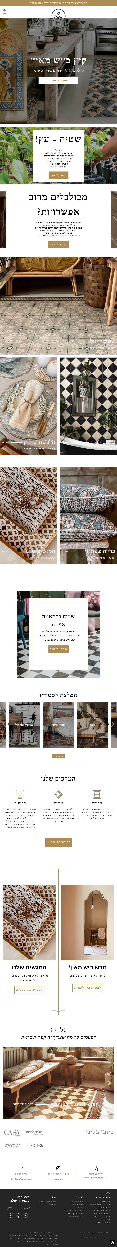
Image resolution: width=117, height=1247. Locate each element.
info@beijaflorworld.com (21, 1179)
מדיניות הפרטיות (101, 1210)
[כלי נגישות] (112, 1242)
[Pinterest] (11, 1215)
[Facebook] (26, 1215)
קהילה (107, 1219)
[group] (92, 725)
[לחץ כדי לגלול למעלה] (108, 1193)
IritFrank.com (95, 1237)
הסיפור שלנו (77, 1201)
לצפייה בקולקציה (29, 990)
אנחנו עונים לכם (102, 1216)
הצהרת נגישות (76, 1216)
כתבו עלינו (78, 1204)
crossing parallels (101, 1233)
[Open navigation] (108, 12)
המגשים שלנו (29, 968)
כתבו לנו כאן (58, 244)
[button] (4, 723)
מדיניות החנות (103, 1207)
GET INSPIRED (23, 1104)
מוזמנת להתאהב (58, 80)
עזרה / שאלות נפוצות (100, 1204)
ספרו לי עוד (58, 175)
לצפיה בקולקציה (87, 988)
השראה (79, 1207)
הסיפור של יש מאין (58, 842)
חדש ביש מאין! (88, 968)
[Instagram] (18, 1215)
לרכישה (58, 756)
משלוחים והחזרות (101, 1213)
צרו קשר (106, 1201)
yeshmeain (58, 1179)
